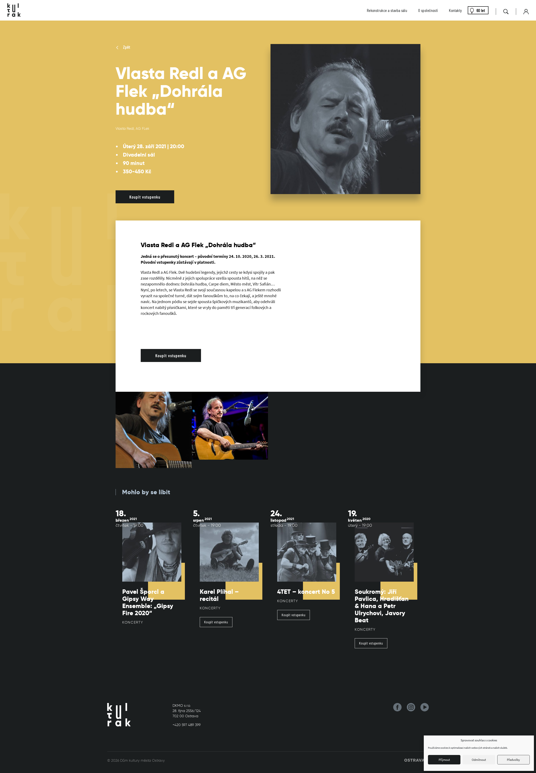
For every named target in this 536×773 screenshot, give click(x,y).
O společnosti (428, 10)
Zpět (126, 46)
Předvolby (513, 760)
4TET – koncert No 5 (306, 592)
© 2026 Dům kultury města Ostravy (136, 760)
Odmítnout (479, 760)
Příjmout (444, 760)
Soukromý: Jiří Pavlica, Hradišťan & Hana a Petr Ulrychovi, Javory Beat (381, 606)
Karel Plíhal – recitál (219, 595)
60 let (481, 10)
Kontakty (455, 10)
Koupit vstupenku (144, 196)
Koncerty (132, 622)
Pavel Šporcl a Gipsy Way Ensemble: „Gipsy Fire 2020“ (147, 602)
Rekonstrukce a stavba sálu (387, 10)
